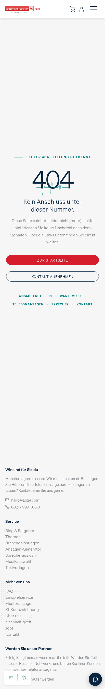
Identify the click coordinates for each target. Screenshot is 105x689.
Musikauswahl (18, 561)
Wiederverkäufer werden (33, 679)
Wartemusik (71, 295)
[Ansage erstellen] (24, 678)
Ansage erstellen (35, 295)
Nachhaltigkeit (18, 621)
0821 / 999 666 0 (25, 507)
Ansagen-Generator (23, 549)
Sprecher (60, 304)
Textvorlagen (17, 567)
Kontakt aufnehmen (53, 276)
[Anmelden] (81, 9)
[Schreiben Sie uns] (11, 678)
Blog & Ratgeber (19, 530)
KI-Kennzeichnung (22, 609)
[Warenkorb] (72, 9)
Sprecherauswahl (21, 555)
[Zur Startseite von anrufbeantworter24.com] (22, 9)
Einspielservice (19, 597)
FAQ (9, 591)
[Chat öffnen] (95, 679)
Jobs (9, 628)
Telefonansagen (28, 304)
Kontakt (85, 304)
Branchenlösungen (22, 543)
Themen (13, 536)
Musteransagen (19, 603)
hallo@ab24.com (25, 500)
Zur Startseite (52, 260)
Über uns (13, 615)
